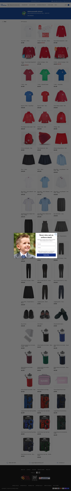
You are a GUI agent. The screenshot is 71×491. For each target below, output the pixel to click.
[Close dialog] (56, 234)
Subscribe (46, 255)
